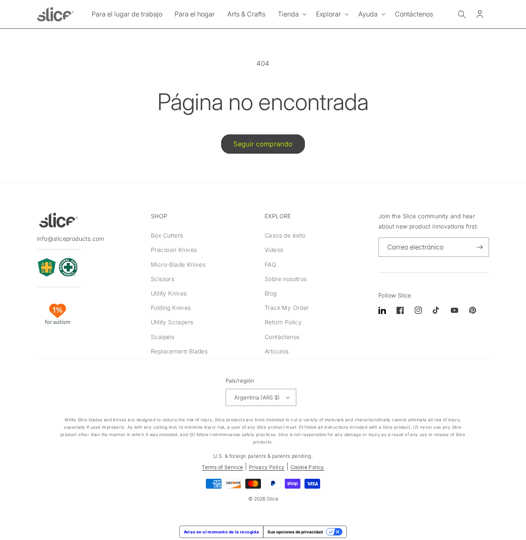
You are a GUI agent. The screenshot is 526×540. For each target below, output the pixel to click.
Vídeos (274, 249)
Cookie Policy (307, 467)
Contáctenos (282, 336)
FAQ (270, 264)
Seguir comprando (262, 144)
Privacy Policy (267, 467)
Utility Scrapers (172, 321)
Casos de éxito (285, 235)
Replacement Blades (179, 351)
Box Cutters (167, 235)
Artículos (277, 351)
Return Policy (283, 321)
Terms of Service (222, 467)
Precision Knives (174, 249)
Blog (271, 293)
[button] (291, 14)
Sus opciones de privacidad (295, 531)
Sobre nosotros (286, 278)
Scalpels (162, 336)
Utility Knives (169, 293)
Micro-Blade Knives (178, 264)
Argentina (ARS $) (257, 397)
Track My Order (287, 307)
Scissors (162, 278)
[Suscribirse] (480, 247)
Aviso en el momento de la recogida (221, 531)
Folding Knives (171, 307)
